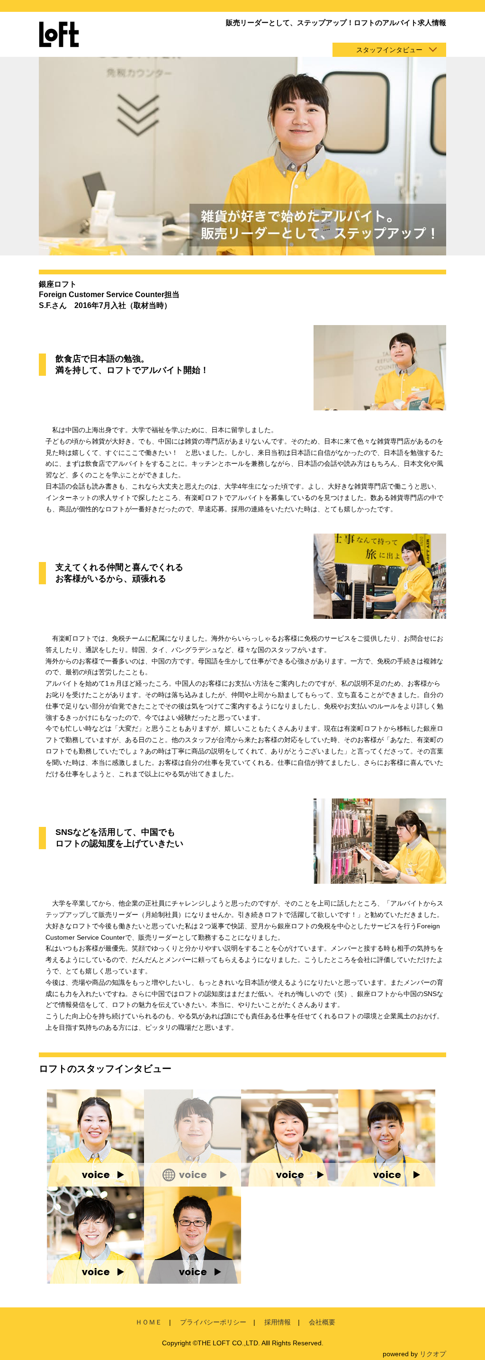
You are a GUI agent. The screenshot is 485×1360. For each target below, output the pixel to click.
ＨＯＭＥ (148, 1322)
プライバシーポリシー (213, 1322)
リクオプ (433, 1354)
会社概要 (322, 1322)
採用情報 (277, 1322)
